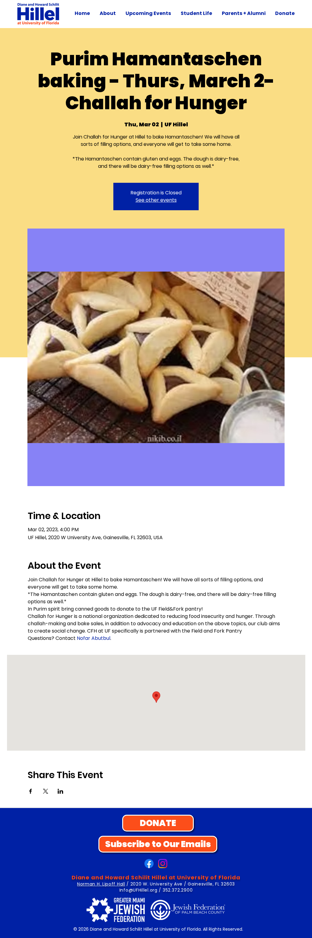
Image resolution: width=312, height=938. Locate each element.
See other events (156, 200)
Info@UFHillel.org (138, 890)
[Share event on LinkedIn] (60, 791)
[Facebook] (149, 863)
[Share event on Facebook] (31, 791)
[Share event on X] (45, 791)
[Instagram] (163, 863)
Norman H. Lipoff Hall (101, 884)
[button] (108, 13)
